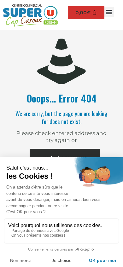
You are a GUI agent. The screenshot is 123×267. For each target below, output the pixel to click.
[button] (109, 12)
